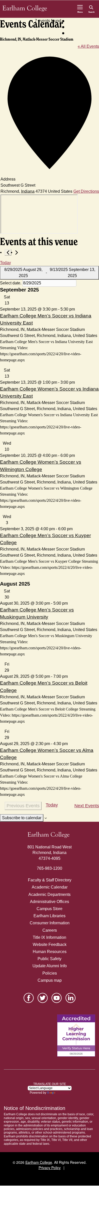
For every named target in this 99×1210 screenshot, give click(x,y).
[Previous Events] (8, 252)
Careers (49, 930)
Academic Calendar (50, 887)
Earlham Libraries (49, 916)
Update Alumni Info (49, 966)
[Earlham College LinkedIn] (70, 998)
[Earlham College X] (43, 998)
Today (5, 263)
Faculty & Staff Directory (49, 880)
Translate (62, 1092)
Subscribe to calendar (21, 818)
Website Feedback (50, 944)
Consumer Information (50, 923)
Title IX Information (49, 937)
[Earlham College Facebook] (29, 998)
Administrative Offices (49, 901)
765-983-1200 (49, 868)
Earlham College (38, 1162)
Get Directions (86, 191)
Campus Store (49, 909)
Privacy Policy (50, 1167)
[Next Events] (16, 252)
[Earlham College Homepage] (25, 8)
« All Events (88, 46)
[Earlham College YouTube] (57, 998)
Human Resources (50, 951)
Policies (49, 973)
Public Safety (49, 959)
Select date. (11, 283)
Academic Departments (49, 894)
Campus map (50, 980)
